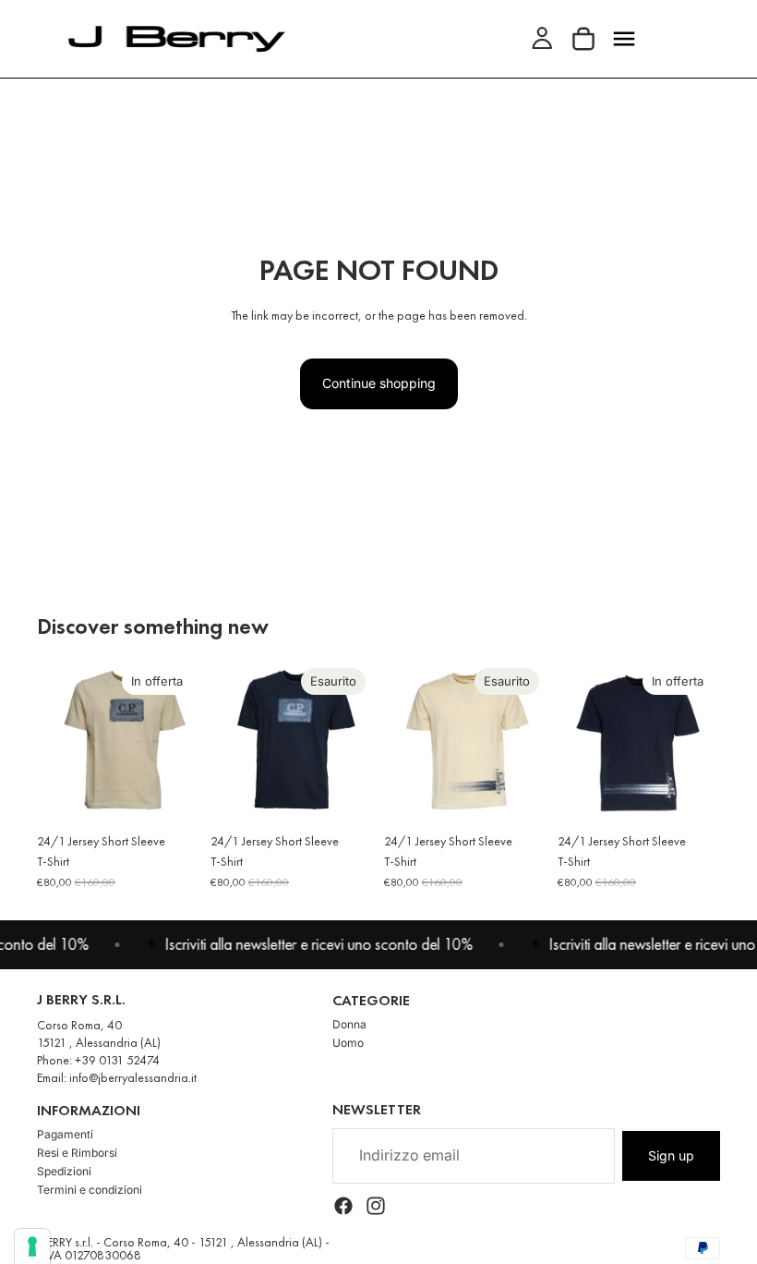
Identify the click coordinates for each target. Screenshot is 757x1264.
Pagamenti (65, 1134)
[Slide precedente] (57, 742)
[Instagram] (376, 1205)
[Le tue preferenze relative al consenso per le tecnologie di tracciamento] (32, 1246)
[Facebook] (343, 1205)
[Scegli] (170, 794)
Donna (349, 1024)
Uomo (348, 1043)
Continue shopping (379, 383)
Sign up (671, 1154)
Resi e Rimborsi (77, 1153)
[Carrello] (583, 38)
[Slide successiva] (179, 742)
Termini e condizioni (89, 1190)
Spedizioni (64, 1171)
